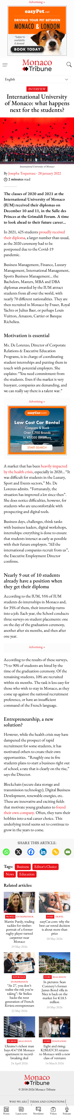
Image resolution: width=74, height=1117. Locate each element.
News (10, 874)
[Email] (67, 851)
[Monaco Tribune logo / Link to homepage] (37, 65)
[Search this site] (69, 65)
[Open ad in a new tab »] (37, 30)
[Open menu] (5, 63)
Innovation (59, 1041)
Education (27, 874)
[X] (18, 851)
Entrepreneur (25, 916)
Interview (37, 89)
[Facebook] (30, 851)
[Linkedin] (43, 851)
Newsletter (38, 1113)
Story (50, 916)
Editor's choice (45, 866)
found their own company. (35, 809)
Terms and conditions (47, 1101)
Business (23, 866)
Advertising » (37, 401)
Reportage (19, 977)
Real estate (59, 977)
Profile (10, 916)
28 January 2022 (49, 173)
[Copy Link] (55, 851)
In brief (12, 1041)
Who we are (18, 1101)
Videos (53, 1113)
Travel (59, 916)
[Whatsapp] (6, 851)
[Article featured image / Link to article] (54, 902)
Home (6, 1113)
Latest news (21, 1113)
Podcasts (67, 1113)
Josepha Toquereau (22, 173)
